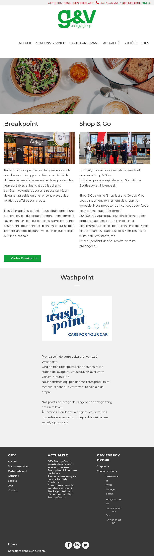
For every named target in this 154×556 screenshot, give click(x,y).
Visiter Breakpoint (24, 258)
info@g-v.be (84, 3)
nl (144, 2)
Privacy (12, 544)
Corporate (103, 466)
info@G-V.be (113, 499)
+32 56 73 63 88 (114, 522)
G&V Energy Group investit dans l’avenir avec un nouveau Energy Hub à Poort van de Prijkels (62, 467)
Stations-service (50, 43)
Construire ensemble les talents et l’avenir (61, 487)
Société (130, 43)
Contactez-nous (59, 3)
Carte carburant (84, 43)
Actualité (111, 43)
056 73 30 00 (108, 3)
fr (148, 2)
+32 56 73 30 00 (113, 510)
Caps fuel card (130, 3)
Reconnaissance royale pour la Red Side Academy (62, 479)
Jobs (145, 43)
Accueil (25, 43)
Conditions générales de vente (27, 550)
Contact (13, 490)
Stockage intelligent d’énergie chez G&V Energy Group (60, 494)
